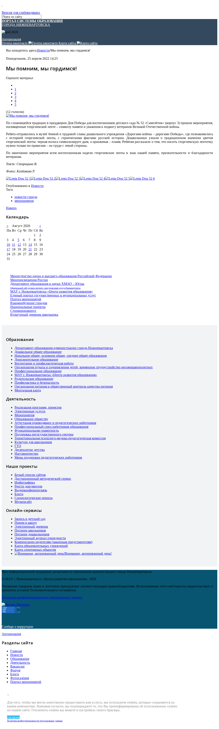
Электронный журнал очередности (40, 538)
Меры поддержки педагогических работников (48, 457)
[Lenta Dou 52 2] (43, 179)
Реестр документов (28, 486)
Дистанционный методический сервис (43, 478)
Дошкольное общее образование (38, 352)
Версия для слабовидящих (21, 12)
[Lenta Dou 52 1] (18, 179)
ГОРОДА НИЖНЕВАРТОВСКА (32, 23)
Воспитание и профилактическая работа (44, 363)
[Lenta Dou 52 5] (117, 179)
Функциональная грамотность (37, 430)
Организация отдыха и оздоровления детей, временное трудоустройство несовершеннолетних (84, 367)
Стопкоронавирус (23, 311)
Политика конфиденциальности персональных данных (35, 720)
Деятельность (20, 662)
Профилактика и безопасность (37, 382)
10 (8, 244)
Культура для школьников (33, 442)
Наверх (11, 208)
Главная (16, 651)
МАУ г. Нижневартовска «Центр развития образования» (51, 291)
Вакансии (17, 666)
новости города (26, 197)
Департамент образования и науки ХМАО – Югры (47, 284)
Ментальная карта (28, 390)
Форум (15, 670)
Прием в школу (26, 523)
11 (13, 244)
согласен (13, 717)
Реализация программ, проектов (38, 407)
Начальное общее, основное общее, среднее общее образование (61, 355)
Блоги (19, 494)
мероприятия (24, 201)
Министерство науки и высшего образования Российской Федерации (61, 276)
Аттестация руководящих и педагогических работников (55, 423)
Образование (19, 659)
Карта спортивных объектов (35, 549)
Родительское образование (34, 379)
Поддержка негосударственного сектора (44, 434)
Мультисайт (23, 502)
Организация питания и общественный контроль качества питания (64, 386)
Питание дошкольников (32, 534)
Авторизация (11, 39)
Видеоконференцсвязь (31, 490)
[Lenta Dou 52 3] (68, 179)
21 (30, 249)
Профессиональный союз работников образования (51, 426)
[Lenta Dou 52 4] (92, 179)
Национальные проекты (28, 307)
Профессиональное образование (38, 371)
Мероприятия (24, 415)
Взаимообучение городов (28, 303)
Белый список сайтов (30, 475)
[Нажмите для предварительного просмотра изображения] (27, 115)
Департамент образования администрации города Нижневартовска (64, 348)
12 (19, 244)
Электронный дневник (31, 526)
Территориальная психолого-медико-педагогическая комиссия (60, 438)
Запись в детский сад (30, 519)
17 (8, 249)
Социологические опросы (34, 498)
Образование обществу (31, 419)
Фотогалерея (19, 678)
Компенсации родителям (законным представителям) (53, 542)
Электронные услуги (30, 411)
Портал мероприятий (25, 299)
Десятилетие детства (30, 450)
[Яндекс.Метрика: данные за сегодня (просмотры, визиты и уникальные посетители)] (16, 605)
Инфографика (25, 482)
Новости (43, 50)
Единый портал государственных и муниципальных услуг (53, 295)
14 (30, 244)
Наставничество (26, 453)
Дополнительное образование (36, 359)
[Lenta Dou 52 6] (142, 179)
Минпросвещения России (29, 280)
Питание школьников (30, 530)
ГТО (18, 446)
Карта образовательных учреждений (41, 546)
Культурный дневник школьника (34, 314)
